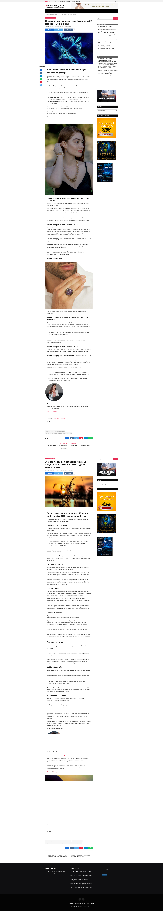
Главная (52, 11)
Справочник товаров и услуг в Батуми (84, 903)
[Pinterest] (40, 82)
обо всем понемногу (66, 841)
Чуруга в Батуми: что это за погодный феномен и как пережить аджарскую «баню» (66, 1)
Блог (72, 11)
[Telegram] (40, 76)
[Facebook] (40, 70)
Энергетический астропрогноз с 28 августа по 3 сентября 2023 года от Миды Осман (64, 843)
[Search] (115, 11)
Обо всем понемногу (50, 458)
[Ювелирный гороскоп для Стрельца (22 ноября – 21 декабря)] (69, 48)
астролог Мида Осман (50, 841)
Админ (47, 26)
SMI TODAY (94, 11)
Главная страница (48, 14)
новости (58, 841)
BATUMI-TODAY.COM (78, 906)
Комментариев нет (68, 26)
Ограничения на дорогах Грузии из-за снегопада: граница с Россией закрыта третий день (57, 447)
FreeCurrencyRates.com (101, 870)
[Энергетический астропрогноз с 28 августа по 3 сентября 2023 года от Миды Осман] (69, 491)
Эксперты (77, 11)
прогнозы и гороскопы (60, 431)
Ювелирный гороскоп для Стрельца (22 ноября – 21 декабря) (59, 433)
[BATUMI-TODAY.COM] (54, 5)
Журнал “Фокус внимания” (58, 418)
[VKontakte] (40, 73)
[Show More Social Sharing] (74, 30)
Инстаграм (55, 411)
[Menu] (47, 11)
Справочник (86, 11)
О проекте (47, 878)
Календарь (66, 11)
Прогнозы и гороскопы (51, 17)
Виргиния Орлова (49, 431)
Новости (58, 11)
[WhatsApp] (40, 79)
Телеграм (49, 411)
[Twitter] (40, 85)
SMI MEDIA (102, 11)
